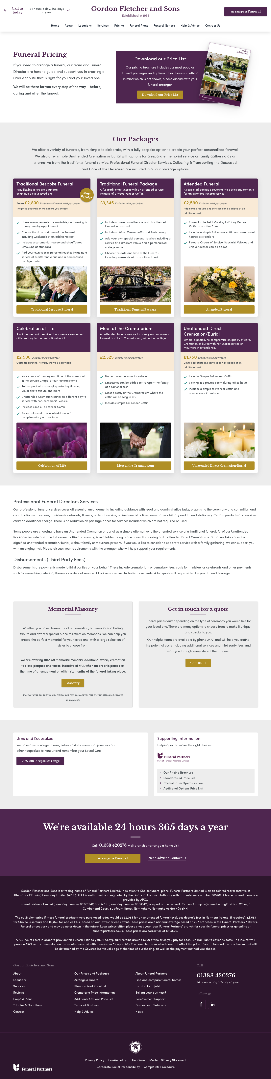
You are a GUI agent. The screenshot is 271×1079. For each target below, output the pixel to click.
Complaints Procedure (159, 1067)
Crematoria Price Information (94, 992)
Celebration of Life (52, 465)
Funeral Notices (164, 25)
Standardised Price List (179, 778)
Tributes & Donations (27, 1005)
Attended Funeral (219, 309)
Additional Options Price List (183, 788)
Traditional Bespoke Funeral (52, 309)
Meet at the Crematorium (135, 465)
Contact (18, 1011)
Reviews (18, 992)
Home (55, 25)
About (69, 25)
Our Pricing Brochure (178, 772)
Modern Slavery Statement (167, 1060)
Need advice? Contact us (167, 858)
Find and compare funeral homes (158, 980)
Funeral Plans (139, 25)
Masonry (73, 683)
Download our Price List (160, 95)
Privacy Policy (94, 1060)
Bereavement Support (150, 999)
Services (103, 25)
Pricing (119, 25)
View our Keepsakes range (40, 761)
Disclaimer (138, 1060)
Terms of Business (86, 1005)
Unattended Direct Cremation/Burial (219, 465)
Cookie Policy (117, 1060)
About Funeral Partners (151, 973)
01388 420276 (113, 845)
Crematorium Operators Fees (183, 783)
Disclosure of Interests (151, 1005)
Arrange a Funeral (246, 11)
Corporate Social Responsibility (118, 1067)
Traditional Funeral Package (135, 309)
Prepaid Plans (22, 999)
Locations (85, 25)
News (139, 1011)
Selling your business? (151, 992)
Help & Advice (190, 25)
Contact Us (212, 25)
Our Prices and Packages (91, 973)
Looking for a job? (148, 986)
